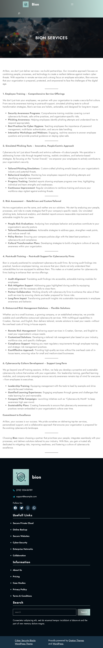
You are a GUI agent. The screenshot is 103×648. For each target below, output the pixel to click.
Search (84, 612)
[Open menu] (72, 4)
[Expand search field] (19, 13)
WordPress (58, 643)
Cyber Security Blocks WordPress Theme (25, 642)
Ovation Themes (76, 640)
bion (35, 4)
